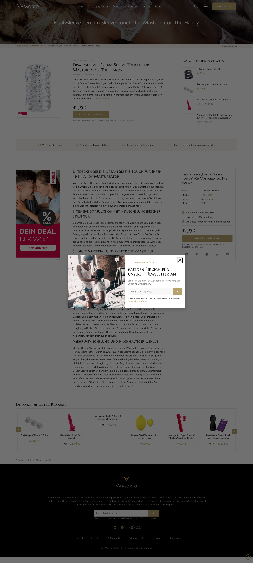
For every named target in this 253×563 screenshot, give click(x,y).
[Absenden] (177, 291)
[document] (126, 281)
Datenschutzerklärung (138, 301)
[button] (180, 260)
